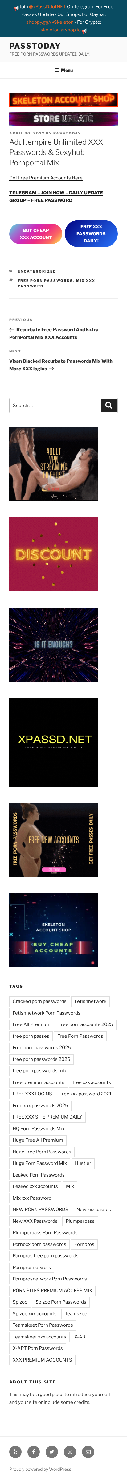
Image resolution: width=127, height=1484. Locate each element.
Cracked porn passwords (40, 1001)
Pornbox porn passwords (39, 1244)
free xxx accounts (91, 1082)
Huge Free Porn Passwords (42, 1152)
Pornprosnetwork (32, 1267)
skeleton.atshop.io (61, 30)
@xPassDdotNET (47, 7)
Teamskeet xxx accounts (39, 1337)
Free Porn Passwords (45, 280)
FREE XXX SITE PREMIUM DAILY (47, 1117)
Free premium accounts (38, 1082)
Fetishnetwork (90, 1001)
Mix (70, 1186)
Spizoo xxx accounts (35, 1314)
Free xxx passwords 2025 (40, 1105)
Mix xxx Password (32, 1198)
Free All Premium (32, 1024)
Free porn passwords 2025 (42, 1047)
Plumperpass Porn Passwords (45, 1232)
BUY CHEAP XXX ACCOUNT (36, 234)
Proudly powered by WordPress (40, 1469)
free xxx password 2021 (86, 1094)
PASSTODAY (35, 46)
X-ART (81, 1337)
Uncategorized (37, 271)
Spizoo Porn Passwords (60, 1302)
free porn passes (31, 1036)
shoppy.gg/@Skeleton (50, 22)
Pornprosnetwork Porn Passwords (50, 1279)
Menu (67, 70)
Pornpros (84, 1244)
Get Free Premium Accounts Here (46, 178)
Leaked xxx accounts (35, 1186)
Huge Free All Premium (38, 1140)
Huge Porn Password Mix (40, 1163)
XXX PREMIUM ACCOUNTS (42, 1360)
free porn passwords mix (40, 1071)
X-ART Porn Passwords (38, 1348)
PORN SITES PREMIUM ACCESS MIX (52, 1290)
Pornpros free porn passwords (46, 1256)
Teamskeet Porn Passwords (43, 1325)
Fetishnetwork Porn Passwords (46, 1013)
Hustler (83, 1163)
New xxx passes (93, 1209)
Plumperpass (80, 1221)
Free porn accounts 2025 (86, 1024)
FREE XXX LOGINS (32, 1094)
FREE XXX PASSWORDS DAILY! (91, 233)
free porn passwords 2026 (41, 1059)
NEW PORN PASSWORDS (40, 1209)
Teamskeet (77, 1314)
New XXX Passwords (35, 1221)
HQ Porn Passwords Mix (38, 1129)
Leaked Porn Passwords (39, 1175)
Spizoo (20, 1302)
